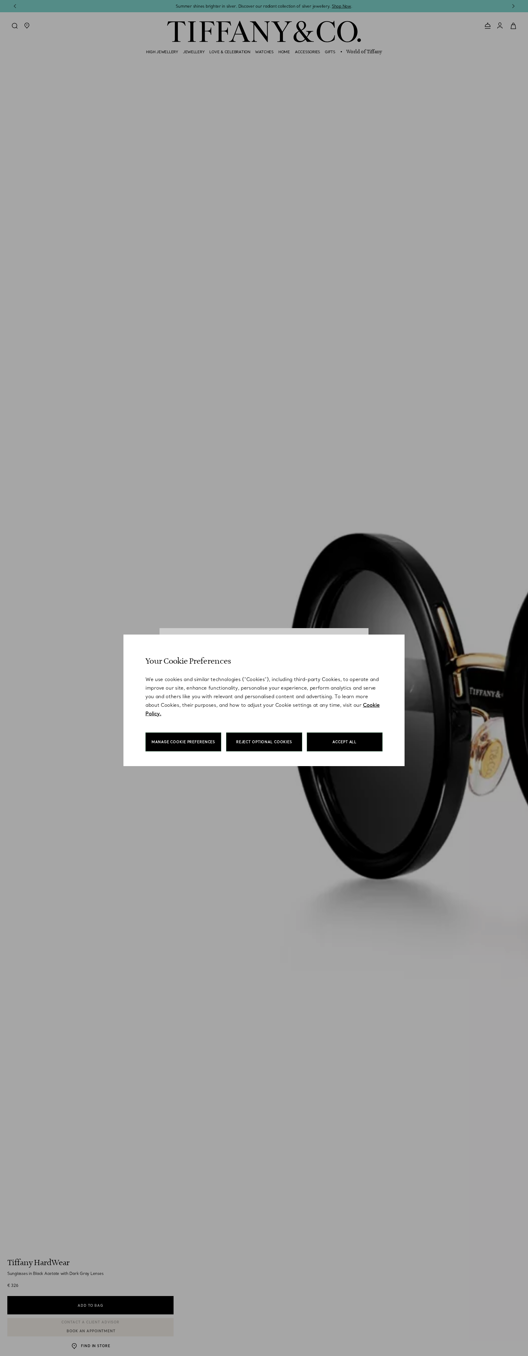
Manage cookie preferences (183, 742)
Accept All (344, 742)
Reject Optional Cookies (264, 742)
